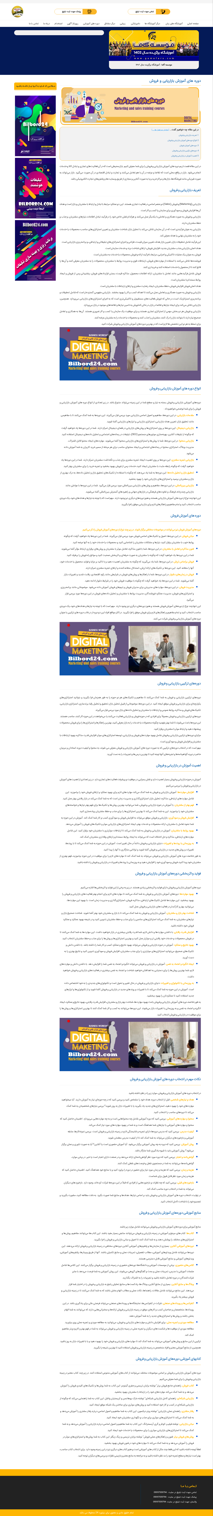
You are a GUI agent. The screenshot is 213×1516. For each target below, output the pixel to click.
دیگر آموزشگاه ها (152, 23)
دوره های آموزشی (91, 23)
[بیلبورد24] (17, 11)
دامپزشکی (135, 23)
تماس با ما (34, 23)
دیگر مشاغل (109, 23)
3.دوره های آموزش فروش (189, 145)
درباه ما (46, 23)
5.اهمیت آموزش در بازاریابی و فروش (185, 155)
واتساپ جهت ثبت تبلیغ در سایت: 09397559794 (175, 1502)
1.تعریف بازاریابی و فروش (189, 135)
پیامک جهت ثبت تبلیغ (71, 11)
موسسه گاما (167, 65)
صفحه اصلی (193, 23)
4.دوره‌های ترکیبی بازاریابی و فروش (185, 150)
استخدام (58, 23)
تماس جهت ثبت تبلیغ (144, 11)
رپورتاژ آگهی (72, 23)
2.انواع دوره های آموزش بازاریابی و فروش (183, 140)
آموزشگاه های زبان (174, 23)
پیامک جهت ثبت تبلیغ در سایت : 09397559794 (175, 1497)
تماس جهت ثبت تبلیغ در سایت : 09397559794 (175, 1492)
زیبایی (122, 23)
